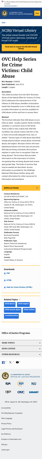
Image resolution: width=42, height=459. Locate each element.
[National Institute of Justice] (34, 385)
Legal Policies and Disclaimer (12, 429)
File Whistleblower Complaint (11, 413)
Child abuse (10, 304)
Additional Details (11, 188)
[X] (11, 363)
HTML (9, 280)
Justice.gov (5, 450)
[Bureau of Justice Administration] (8, 385)
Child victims (29, 309)
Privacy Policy (6, 424)
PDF (8, 273)
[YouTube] (18, 363)
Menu (37, 13)
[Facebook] (4, 363)
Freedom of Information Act (11, 439)
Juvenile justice (11, 315)
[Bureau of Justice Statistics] (20, 387)
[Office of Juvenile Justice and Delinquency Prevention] (8, 394)
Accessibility (6, 408)
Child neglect (23, 304)
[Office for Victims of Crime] (21, 393)
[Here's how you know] (21, 4)
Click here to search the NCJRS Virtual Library (21, 48)
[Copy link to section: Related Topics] (19, 299)
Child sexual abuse (12, 309)
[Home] (21, 13)
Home (3, 22)
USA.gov (4, 444)
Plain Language (6, 418)
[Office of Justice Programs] (4, 13)
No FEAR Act (6, 434)
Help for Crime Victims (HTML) (19, 287)
